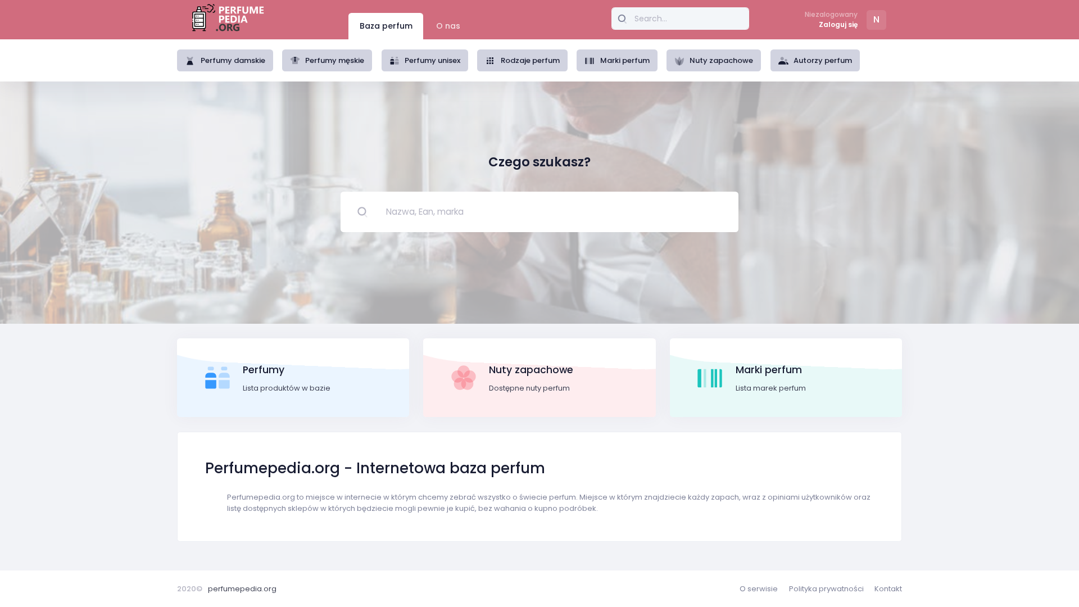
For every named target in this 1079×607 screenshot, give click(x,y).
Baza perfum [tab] (386, 25)
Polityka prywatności (826, 588)
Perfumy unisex (432, 60)
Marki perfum (625, 60)
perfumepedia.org (242, 588)
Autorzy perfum (823, 60)
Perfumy (263, 370)
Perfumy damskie (233, 60)
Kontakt (888, 588)
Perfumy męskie (334, 60)
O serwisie (759, 588)
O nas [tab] (448, 25)
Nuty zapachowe (721, 60)
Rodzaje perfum (530, 60)
